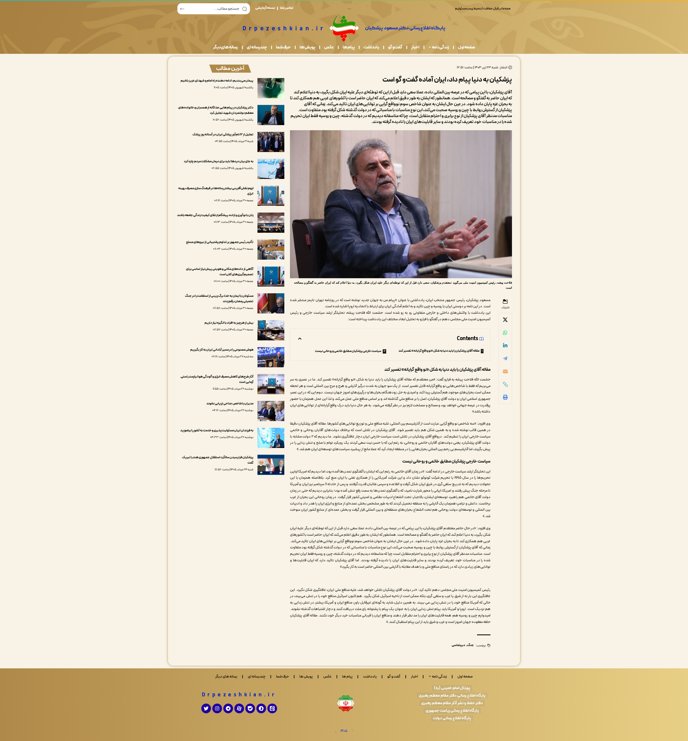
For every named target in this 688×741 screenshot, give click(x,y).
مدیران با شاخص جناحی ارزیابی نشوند (229, 403)
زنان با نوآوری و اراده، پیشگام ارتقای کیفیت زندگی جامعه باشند (215, 215)
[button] (350, 8)
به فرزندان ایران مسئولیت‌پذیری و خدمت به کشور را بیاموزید (216, 430)
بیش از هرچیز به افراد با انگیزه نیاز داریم (229, 322)
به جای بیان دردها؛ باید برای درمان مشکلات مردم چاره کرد (218, 161)
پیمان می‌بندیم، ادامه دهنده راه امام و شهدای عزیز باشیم (217, 80)
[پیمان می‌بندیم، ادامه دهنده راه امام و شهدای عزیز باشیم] (270, 88)
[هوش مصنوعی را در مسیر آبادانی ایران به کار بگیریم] (270, 357)
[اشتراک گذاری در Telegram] (505, 358)
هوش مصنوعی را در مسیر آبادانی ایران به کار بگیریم (221, 349)
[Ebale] (250, 708)
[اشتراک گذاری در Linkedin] (505, 345)
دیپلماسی (458, 645)
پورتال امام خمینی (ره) (452, 688)
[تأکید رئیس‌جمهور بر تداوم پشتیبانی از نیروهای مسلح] (270, 249)
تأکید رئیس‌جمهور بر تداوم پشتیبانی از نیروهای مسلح (219, 242)
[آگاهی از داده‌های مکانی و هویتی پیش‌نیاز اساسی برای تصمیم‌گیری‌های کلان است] (270, 276)
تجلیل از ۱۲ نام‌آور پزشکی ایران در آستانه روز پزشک (222, 134)
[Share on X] (505, 319)
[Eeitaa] (272, 708)
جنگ (470, 645)
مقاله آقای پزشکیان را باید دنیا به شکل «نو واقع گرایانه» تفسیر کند (439, 350)
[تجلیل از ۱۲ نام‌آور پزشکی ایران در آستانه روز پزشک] (270, 142)
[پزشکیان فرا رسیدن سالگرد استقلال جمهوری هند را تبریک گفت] (270, 465)
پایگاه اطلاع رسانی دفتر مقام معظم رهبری (452, 696)
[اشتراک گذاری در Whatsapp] (505, 332)
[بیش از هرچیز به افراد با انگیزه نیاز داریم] (270, 330)
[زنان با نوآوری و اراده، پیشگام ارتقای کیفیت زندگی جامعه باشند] (270, 223)
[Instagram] (217, 708)
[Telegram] (228, 708)
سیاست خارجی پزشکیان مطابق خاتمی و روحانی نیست (348, 351)
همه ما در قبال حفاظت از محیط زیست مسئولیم (483, 8)
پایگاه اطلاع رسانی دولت (452, 718)
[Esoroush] (261, 708)
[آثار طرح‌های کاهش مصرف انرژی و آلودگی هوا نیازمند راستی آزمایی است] (270, 384)
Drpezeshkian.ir (239, 695)
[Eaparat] (239, 708)
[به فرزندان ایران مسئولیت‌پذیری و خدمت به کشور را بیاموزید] (270, 438)
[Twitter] (206, 708)
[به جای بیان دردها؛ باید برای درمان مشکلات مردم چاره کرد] (270, 169)
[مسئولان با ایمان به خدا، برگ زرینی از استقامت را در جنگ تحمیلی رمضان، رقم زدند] (270, 303)
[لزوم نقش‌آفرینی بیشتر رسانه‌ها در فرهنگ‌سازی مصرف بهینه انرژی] (270, 196)
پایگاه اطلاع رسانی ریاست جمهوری (452, 711)
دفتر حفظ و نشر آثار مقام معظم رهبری (452, 703)
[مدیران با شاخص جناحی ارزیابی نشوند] (270, 411)
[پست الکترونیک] (505, 371)
